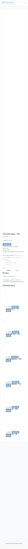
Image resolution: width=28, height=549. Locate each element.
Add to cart (7, 244)
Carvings (17, 255)
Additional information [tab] (11, 262)
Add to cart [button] (15, 307)
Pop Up (8, 310)
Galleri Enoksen (7, 2)
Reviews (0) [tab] (8, 264)
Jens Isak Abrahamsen (16, 257)
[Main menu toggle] (25, 2)
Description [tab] (8, 261)
